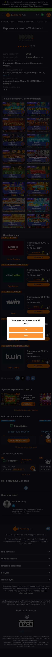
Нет (26, 336)
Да (26, 329)
